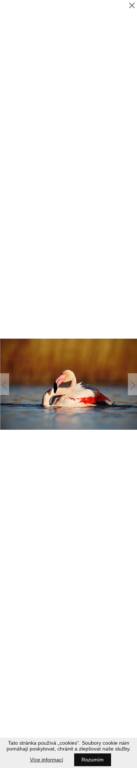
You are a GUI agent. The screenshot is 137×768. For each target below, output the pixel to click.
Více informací (46, 760)
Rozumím (92, 760)
